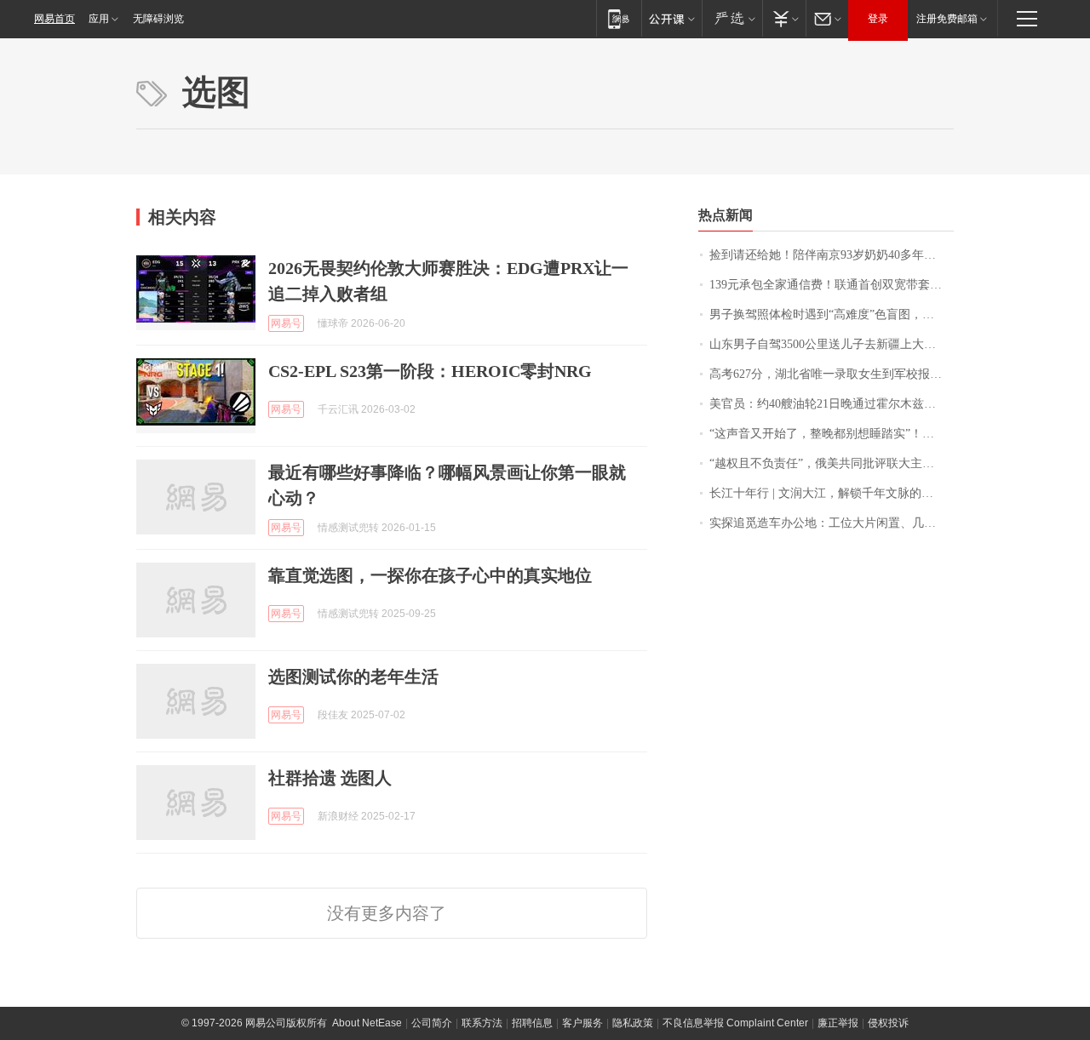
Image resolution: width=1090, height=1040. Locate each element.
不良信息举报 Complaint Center (735, 1023)
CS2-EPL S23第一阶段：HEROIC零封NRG (430, 371)
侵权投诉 (888, 1023)
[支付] (784, 18)
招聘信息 (532, 1023)
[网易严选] (732, 18)
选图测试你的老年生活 (353, 676)
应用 (99, 19)
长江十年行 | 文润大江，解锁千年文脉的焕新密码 (831, 493)
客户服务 (582, 1023)
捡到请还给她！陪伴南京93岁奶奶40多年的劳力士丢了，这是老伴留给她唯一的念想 (831, 255)
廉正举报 (838, 1023)
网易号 (286, 323)
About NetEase (367, 1023)
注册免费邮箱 (947, 19)
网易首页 (54, 19)
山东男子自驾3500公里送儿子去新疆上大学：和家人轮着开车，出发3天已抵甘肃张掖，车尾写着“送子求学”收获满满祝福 (831, 344)
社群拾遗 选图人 (330, 778)
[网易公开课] (671, 18)
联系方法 (482, 1023)
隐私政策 (632, 1023)
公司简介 (431, 1023)
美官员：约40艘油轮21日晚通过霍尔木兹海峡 (828, 403)
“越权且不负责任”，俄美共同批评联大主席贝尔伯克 (831, 463)
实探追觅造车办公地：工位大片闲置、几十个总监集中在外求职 (831, 523)
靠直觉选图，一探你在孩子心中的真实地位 (430, 575)
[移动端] (618, 18)
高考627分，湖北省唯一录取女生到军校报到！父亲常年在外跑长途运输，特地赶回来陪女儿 (831, 374)
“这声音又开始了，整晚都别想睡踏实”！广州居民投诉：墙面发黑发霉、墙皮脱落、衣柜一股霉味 (831, 433)
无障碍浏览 (158, 19)
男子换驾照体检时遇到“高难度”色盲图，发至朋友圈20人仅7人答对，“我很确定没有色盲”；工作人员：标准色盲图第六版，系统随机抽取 (831, 314)
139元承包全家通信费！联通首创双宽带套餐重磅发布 (831, 284)
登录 (878, 19)
